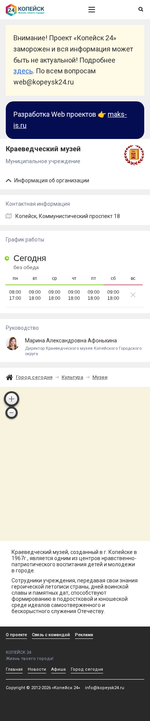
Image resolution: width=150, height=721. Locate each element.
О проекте (16, 634)
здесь (23, 71)
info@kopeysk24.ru (104, 687)
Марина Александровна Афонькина (83, 346)
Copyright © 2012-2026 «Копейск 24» (43, 687)
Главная (14, 669)
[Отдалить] (11, 413)
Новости (37, 669)
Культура (72, 377)
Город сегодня (34, 377)
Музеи (99, 377)
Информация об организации (51, 180)
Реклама (84, 634)
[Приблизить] (11, 399)
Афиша (58, 669)
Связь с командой (51, 634)
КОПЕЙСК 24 (18, 652)
